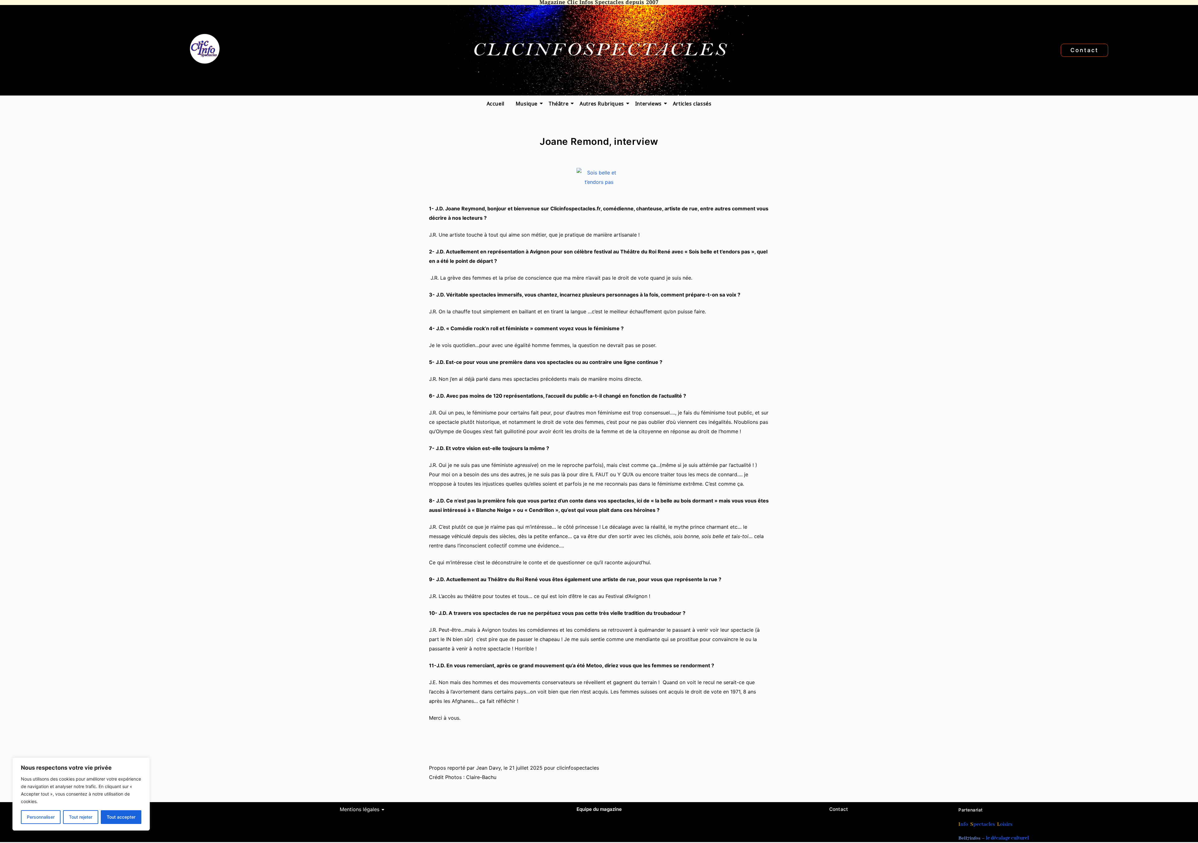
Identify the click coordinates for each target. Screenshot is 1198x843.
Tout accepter (121, 817)
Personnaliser (41, 817)
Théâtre (558, 103)
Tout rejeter (80, 817)
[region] (81, 794)
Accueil (495, 103)
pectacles (984, 824)
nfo (964, 824)
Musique (527, 103)
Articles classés (692, 103)
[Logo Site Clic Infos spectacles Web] (204, 48)
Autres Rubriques (602, 103)
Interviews (648, 103)
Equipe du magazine (599, 809)
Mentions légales (359, 809)
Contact (838, 809)
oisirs (1006, 824)
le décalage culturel (1007, 838)
